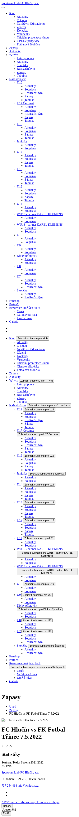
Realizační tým (26, 68)
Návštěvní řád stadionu (31, 23)
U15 (19, 124)
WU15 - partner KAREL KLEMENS (40, 214)
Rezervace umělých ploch (24, 307)
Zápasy (13, 47)
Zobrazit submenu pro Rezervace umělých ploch (37, 667)
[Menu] (3, 7)
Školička (22, 290)
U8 (19, 266)
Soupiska (22, 65)
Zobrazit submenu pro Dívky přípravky (39, 609)
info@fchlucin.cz (28, 785)
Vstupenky (23, 34)
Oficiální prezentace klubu (33, 37)
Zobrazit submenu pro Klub (33, 338)
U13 (19, 169)
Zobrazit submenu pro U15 (39, 455)
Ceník (20, 311)
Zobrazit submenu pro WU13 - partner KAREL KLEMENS (47, 571)
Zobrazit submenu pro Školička (47, 645)
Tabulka (22, 75)
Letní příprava (25, 58)
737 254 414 (9, 785)
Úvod (12, 706)
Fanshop (14, 300)
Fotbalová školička (28, 44)
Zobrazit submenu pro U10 (39, 584)
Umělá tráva (24, 318)
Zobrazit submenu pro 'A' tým (36, 380)
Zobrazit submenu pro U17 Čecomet (38, 434)
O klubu (22, 20)
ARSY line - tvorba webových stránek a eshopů (30, 802)
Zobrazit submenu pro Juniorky (47, 473)
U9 (19, 245)
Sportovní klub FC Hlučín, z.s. (20, 3)
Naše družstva (17, 79)
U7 (19, 276)
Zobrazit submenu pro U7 (37, 631)
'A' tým (13, 54)
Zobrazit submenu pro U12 (39, 520)
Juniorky (22, 141)
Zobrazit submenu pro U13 (39, 502)
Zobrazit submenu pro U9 (37, 594)
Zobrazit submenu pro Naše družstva (49, 405)
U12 (19, 186)
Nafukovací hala (27, 314)
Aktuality (22, 16)
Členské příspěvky (28, 41)
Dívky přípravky (27, 255)
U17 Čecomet (25, 103)
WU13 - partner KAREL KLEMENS (40, 224)
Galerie (13, 321)
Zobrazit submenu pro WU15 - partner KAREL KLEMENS (47, 554)
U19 (19, 82)
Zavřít (6, 813)
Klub (12, 13)
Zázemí (21, 27)
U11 (19, 203)
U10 (19, 235)
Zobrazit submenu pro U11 (38, 538)
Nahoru (7, 805)
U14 (19, 151)
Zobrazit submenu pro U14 (39, 484)
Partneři (14, 304)
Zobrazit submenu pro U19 (39, 409)
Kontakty (22, 30)
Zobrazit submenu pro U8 (37, 620)
